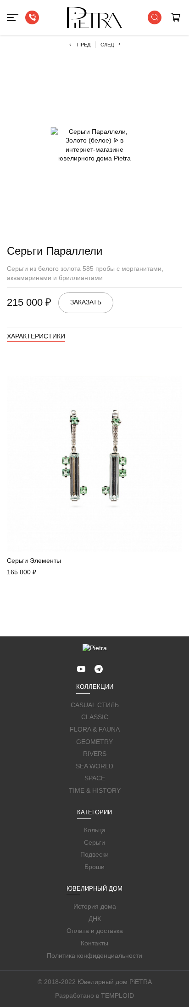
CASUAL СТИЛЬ (95, 705)
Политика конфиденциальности (94, 955)
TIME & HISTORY (95, 790)
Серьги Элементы (34, 560)
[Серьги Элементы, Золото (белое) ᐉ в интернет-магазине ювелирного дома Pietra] (94, 464)
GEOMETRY (94, 741)
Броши (94, 866)
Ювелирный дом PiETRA (115, 981)
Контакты (94, 943)
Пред (79, 44)
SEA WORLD (94, 766)
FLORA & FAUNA (95, 729)
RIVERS (94, 753)
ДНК (95, 918)
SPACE (94, 778)
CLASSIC (94, 717)
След (110, 44)
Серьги (94, 842)
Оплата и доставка (95, 930)
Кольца (95, 830)
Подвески (94, 854)
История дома (94, 906)
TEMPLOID (117, 995)
